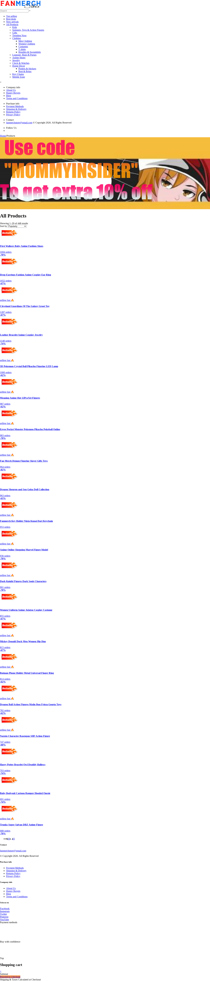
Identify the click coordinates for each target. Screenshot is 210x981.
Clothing (16, 38)
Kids (14, 27)
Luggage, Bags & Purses (24, 55)
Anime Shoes (18, 57)
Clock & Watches (20, 63)
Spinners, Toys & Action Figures (28, 30)
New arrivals (12, 21)
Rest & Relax (25, 71)
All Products (12, 24)
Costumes (23, 46)
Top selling (11, 16)
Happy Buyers (13, 93)
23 (13, 838)
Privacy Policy (13, 114)
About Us (11, 90)
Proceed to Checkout (10, 976)
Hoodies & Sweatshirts (29, 52)
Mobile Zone (18, 77)
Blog (8, 95)
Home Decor (18, 66)
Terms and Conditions (17, 98)
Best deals (11, 19)
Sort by (3, 226)
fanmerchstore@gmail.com (19, 122)
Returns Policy (13, 112)
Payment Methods (15, 106)
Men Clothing (25, 41)
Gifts (14, 32)
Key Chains (18, 74)
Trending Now (19, 35)
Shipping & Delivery (16, 109)
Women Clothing (26, 43)
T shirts (22, 49)
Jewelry (16, 60)
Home (3, 135)
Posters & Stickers (27, 68)
